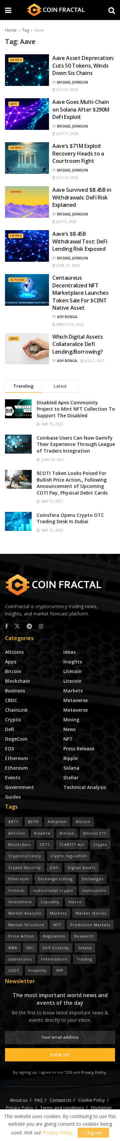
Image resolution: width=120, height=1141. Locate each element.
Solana (71, 768)
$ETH (33, 821)
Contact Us (60, 1100)
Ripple (70, 758)
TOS (68, 1072)
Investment (20, 901)
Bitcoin (13, 671)
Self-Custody (56, 947)
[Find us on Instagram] (41, 626)
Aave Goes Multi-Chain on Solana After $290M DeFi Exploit (80, 109)
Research (84, 936)
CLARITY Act (71, 844)
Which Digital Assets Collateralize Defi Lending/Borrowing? (77, 344)
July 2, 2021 (94, 360)
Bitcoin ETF (95, 833)
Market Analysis (24, 913)
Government (19, 787)
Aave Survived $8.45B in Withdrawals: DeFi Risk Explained (81, 197)
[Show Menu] (8, 10)
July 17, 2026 (66, 133)
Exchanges (92, 878)
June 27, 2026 (67, 265)
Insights (72, 661)
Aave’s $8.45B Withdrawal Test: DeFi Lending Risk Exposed (79, 241)
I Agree (93, 1133)
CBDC (11, 700)
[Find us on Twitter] (17, 626)
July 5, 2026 (65, 221)
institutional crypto (53, 890)
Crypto (15, 60)
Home (11, 30)
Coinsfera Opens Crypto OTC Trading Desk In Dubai (70, 518)
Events (12, 777)
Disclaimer (101, 1108)
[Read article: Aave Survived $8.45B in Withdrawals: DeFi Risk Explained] (27, 201)
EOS (9, 748)
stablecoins (20, 958)
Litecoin (72, 671)
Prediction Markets (90, 924)
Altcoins (17, 279)
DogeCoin (16, 739)
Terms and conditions (62, 1108)
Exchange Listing (55, 878)
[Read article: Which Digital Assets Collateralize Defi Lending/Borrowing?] (27, 348)
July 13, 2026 (66, 177)
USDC (13, 970)
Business (15, 690)
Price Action (21, 936)
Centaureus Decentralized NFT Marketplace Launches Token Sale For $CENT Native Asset (80, 292)
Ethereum (16, 758)
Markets (73, 690)
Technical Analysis (84, 787)
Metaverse (75, 700)
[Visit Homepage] (60, 10)
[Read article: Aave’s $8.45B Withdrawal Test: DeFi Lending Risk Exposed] (27, 245)
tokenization (54, 958)
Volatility (37, 970)
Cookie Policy (91, 1100)
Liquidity (50, 901)
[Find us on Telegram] (29, 626)
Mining (71, 719)
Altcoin (83, 821)
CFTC (45, 844)
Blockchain (17, 681)
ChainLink (16, 710)
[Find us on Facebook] (6, 626)
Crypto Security (24, 867)
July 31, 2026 (66, 89)
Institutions (94, 890)
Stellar (71, 777)
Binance (42, 833)
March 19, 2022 (69, 324)
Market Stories (91, 913)
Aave (39, 30)
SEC (30, 947)
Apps (13, 338)
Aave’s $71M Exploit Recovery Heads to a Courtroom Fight (78, 153)
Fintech (16, 890)
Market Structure (26, 924)
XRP (60, 970)
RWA (12, 947)
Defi (13, 104)
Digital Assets (81, 867)
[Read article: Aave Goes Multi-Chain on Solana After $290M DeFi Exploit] (27, 114)
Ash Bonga (67, 316)
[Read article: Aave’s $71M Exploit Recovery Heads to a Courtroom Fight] (27, 158)
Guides (13, 797)
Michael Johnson (72, 82)
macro (75, 901)
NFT (68, 739)
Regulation (54, 936)
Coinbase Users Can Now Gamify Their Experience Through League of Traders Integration (76, 444)
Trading (84, 958)
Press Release (78, 748)
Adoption (57, 821)
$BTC (13, 821)
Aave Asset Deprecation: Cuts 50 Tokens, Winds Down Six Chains (83, 65)
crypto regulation (68, 855)
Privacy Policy (93, 1072)
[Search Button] (111, 10)
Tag (25, 30)
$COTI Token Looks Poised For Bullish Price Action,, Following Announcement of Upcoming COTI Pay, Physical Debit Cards (72, 483)
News (69, 729)
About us (19, 1100)
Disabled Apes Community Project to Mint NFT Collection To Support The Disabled (76, 409)
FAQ (39, 1100)
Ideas (69, 652)
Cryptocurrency (24, 855)
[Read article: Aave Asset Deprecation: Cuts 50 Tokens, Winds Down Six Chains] (27, 70)
